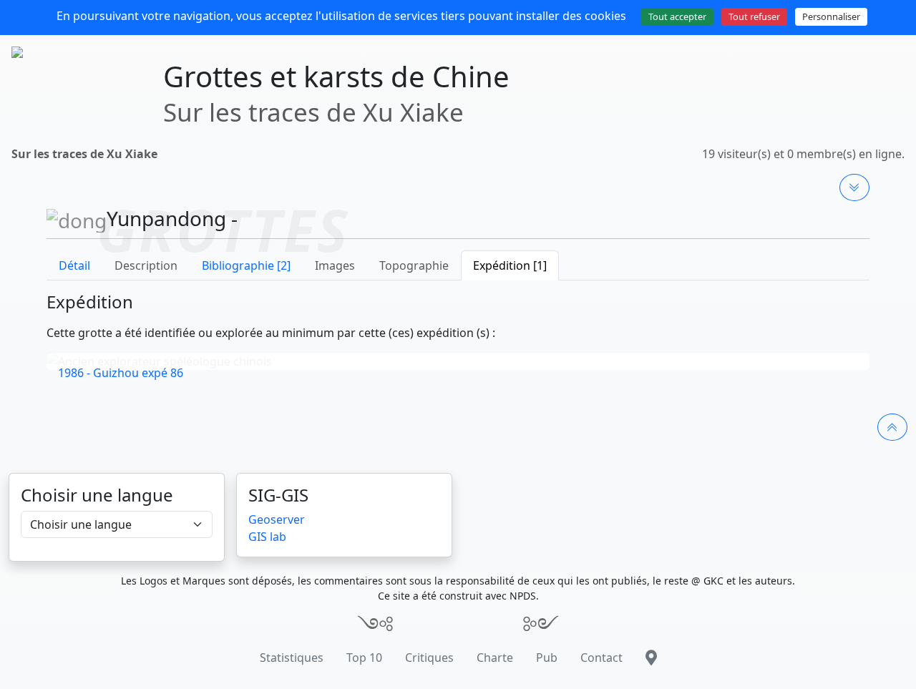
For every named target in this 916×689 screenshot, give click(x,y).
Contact (601, 657)
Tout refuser (754, 16)
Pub (546, 657)
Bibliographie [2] (246, 265)
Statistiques (291, 657)
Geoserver (276, 519)
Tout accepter (677, 16)
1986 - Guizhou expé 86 (120, 373)
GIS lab (267, 536)
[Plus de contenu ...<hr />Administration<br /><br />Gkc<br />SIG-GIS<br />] (854, 187)
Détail (74, 265)
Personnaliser (831, 16)
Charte (495, 657)
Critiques (429, 657)
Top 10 (364, 657)
